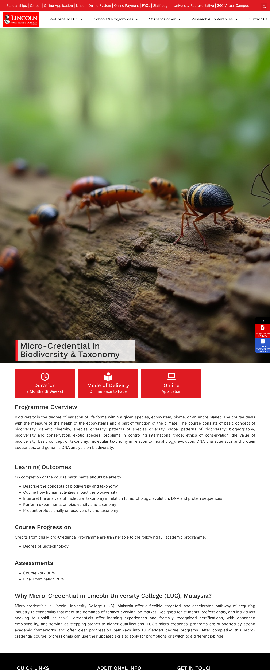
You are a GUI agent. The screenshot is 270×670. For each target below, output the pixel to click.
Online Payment (126, 5)
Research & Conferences (212, 19)
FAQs (146, 5)
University (194, 5)
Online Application (58, 5)
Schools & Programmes (113, 19)
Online (171, 385)
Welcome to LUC (63, 19)
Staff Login (161, 5)
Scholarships (17, 5)
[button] (264, 6)
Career (35, 5)
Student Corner (162, 19)
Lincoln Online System (93, 5)
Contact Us (258, 19)
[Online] (171, 376)
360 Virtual (233, 5)
